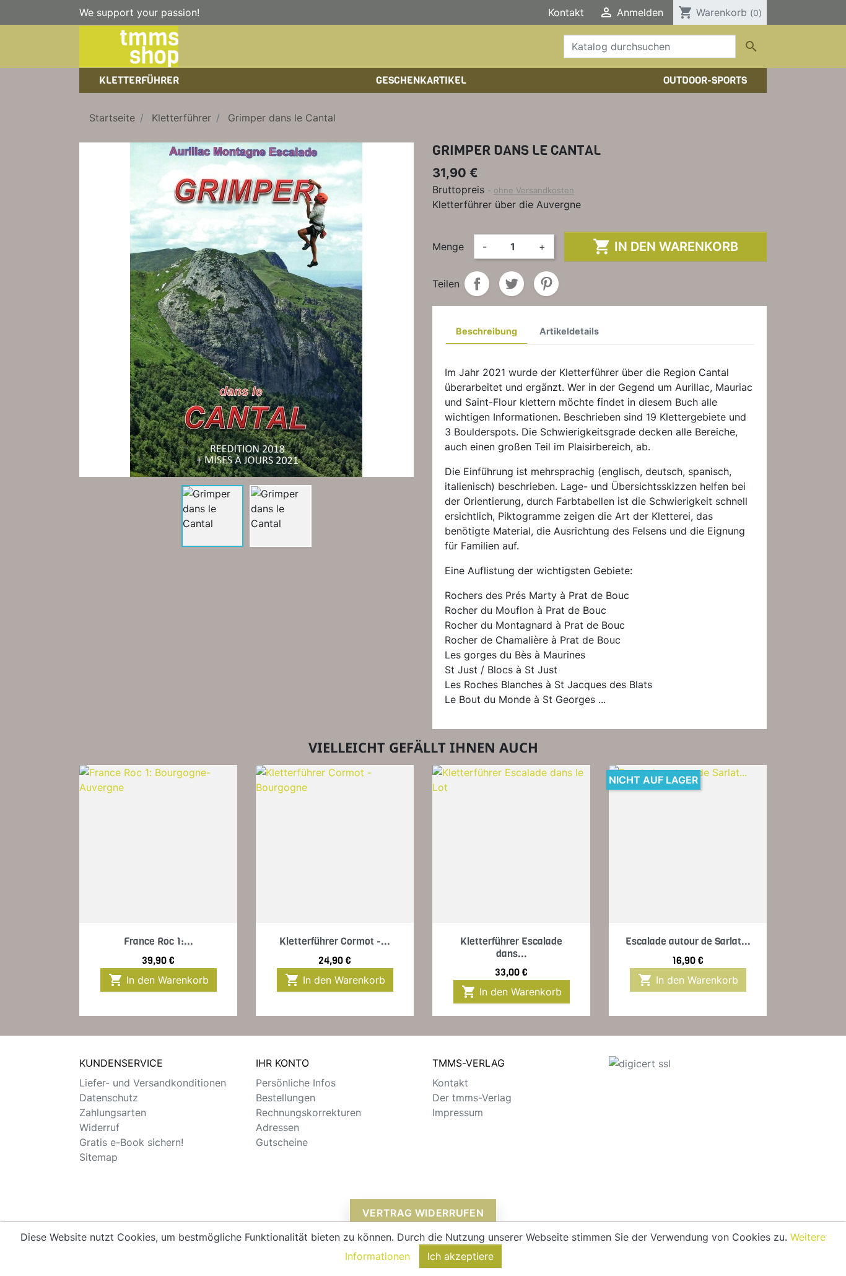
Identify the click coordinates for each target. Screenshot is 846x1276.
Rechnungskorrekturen (308, 1112)
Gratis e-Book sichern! (131, 1142)
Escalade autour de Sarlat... (688, 941)
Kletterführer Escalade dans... (511, 947)
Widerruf (99, 1127)
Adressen (277, 1127)
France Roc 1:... (158, 941)
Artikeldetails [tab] (569, 331)
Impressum (457, 1112)
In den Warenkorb (665, 246)
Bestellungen (285, 1097)
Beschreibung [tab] (486, 331)
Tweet (511, 283)
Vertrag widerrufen (423, 1213)
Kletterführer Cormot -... (334, 941)
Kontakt (566, 12)
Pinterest (546, 283)
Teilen (476, 283)
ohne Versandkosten (534, 190)
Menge (448, 246)
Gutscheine (282, 1142)
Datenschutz (108, 1097)
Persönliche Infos (296, 1083)
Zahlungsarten (112, 1112)
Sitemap (98, 1157)
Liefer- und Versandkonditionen (152, 1083)
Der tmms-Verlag (472, 1097)
